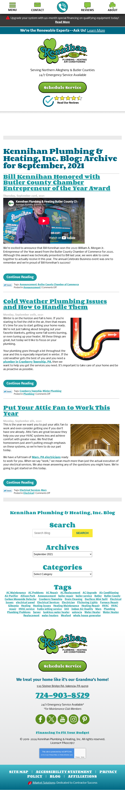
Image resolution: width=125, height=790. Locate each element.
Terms (82, 757)
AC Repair (52, 593)
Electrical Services (30, 490)
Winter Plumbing (52, 391)
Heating (26, 606)
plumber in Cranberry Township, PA (27, 362)
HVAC (105, 606)
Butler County (112, 596)
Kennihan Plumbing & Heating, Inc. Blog (62, 512)
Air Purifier (11, 596)
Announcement (28, 284)
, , (62, 686)
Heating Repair (91, 606)
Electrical (28, 493)
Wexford (66, 615)
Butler (98, 596)
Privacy (78, 757)
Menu (12, 10)
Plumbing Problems (19, 612)
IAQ (66, 609)
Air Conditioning (109, 593)
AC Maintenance (16, 593)
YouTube (62, 719)
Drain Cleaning (73, 599)
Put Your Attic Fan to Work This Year (56, 410)
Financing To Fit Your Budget (62, 732)
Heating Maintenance (66, 606)
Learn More (96, 31)
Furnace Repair (109, 602)
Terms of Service (64, 754)
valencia (77, 612)
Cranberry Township (31, 391)
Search (82, 533)
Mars (44, 490)
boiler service (84, 596)
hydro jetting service (49, 609)
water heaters (50, 615)
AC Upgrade (90, 593)
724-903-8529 (62, 6)
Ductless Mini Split (96, 599)
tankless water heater (56, 612)
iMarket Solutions (44, 782)
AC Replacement (70, 593)
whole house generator (87, 615)
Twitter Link (7, 285)
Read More (62, 22)
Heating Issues (42, 606)
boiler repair (65, 596)
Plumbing (28, 394)
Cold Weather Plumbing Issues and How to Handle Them (55, 304)
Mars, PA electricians (46, 457)
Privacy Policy (53, 754)
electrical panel (25, 602)
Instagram (73, 719)
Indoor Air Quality (82, 609)
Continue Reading (20, 277)
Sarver (37, 612)
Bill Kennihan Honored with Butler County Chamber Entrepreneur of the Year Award (56, 182)
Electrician (68, 602)
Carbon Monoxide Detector (20, 599)
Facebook (40, 719)
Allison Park (28, 596)
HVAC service (27, 609)
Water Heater (92, 612)
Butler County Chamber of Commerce (58, 284)
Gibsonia (13, 606)
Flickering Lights (87, 602)
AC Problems (36, 593)
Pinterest (85, 719)
